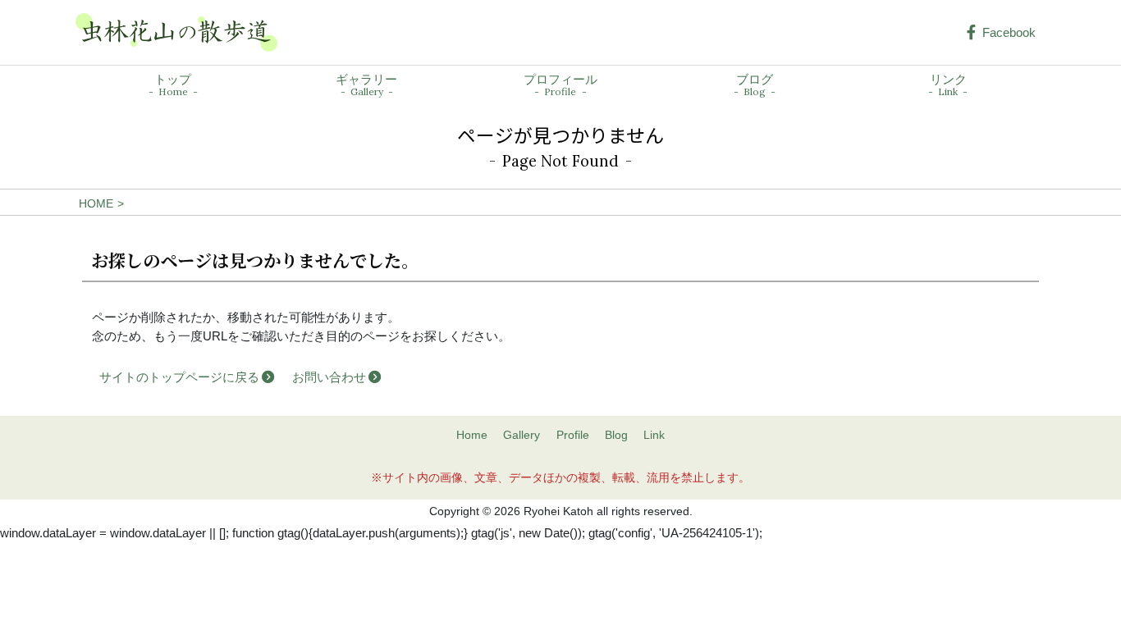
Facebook (1009, 32)
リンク (948, 85)
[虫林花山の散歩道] (176, 32)
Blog (616, 435)
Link (654, 435)
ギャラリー (366, 85)
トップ (172, 85)
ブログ (754, 85)
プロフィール (560, 85)
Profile (572, 435)
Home (471, 435)
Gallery (521, 435)
